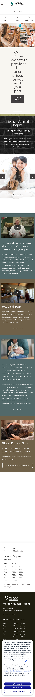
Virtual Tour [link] (17, 328)
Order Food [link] (18, 99)
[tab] (7, 559)
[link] (17, 3)
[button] (2, 4)
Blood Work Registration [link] (17, 465)
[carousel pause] (33, 45)
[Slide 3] (17, 201)
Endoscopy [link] (17, 409)
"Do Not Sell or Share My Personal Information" (17, 671)
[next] (32, 35)
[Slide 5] (21, 201)
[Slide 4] (19, 201)
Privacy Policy (26, 661)
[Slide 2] (15, 201)
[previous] (2, 35)
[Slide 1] (13, 201)
